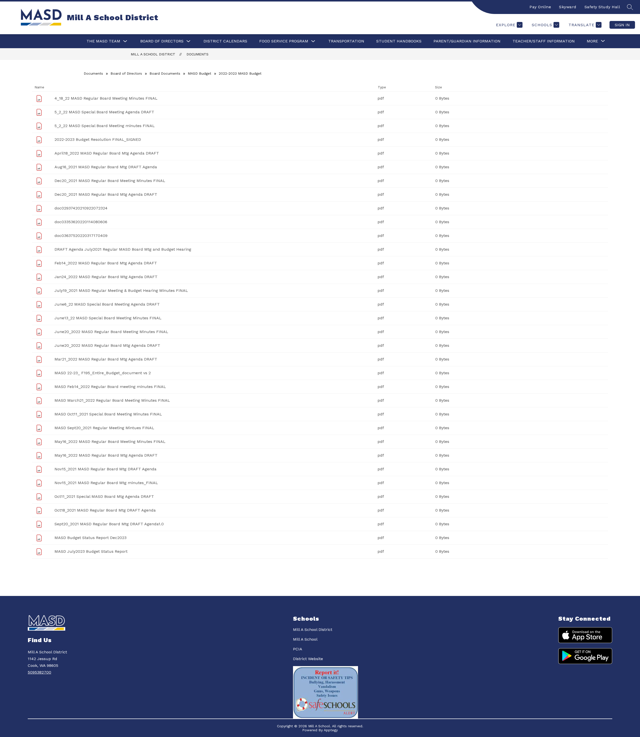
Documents (197, 54)
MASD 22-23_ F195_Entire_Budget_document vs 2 (102, 372)
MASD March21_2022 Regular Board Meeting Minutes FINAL (112, 400)
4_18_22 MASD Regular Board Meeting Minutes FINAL (106, 98)
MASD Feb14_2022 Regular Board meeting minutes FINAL (110, 386)
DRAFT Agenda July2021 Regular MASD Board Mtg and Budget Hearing (122, 249)
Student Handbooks (399, 41)
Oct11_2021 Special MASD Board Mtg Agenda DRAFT (104, 496)
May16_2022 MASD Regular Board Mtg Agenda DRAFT (106, 455)
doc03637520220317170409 (81, 235)
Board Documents (165, 73)
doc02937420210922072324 (81, 208)
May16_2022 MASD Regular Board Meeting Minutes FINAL (110, 441)
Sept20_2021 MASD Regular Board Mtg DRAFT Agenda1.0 (109, 524)
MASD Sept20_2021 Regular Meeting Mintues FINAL (104, 427)
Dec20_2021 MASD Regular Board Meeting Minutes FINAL (109, 180)
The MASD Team (103, 41)
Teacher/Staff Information (543, 41)
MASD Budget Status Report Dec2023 (90, 537)
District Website (308, 658)
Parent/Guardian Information (467, 41)
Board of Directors (162, 41)
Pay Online (540, 6)
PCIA (297, 649)
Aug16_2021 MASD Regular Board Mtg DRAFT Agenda (105, 167)
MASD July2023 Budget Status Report (91, 551)
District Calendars (225, 41)
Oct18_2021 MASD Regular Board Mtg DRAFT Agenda (105, 510)
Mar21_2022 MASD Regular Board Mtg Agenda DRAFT (105, 359)
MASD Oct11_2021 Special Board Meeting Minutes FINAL (108, 414)
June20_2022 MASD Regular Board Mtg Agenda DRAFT (107, 345)
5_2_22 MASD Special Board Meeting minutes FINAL (104, 125)
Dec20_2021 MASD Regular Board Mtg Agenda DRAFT (105, 194)
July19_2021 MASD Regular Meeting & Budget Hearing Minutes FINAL (121, 290)
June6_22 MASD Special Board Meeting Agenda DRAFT (107, 304)
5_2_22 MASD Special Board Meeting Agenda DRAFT (104, 112)
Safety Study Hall (602, 6)
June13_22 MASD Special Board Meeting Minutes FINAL (108, 318)
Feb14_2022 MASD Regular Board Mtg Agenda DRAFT (105, 263)
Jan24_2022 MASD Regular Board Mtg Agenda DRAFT (106, 276)
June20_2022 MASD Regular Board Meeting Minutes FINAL (111, 331)
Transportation (346, 41)
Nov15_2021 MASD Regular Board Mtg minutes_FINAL (106, 482)
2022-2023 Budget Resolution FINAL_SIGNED (97, 139)
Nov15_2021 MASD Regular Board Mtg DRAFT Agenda (105, 469)
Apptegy (331, 730)
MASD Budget (199, 73)
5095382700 (39, 672)
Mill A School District (153, 54)
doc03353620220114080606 (80, 221)
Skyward (567, 6)
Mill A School (305, 639)
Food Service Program (283, 41)
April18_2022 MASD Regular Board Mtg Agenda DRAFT (106, 153)
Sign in (622, 24)
